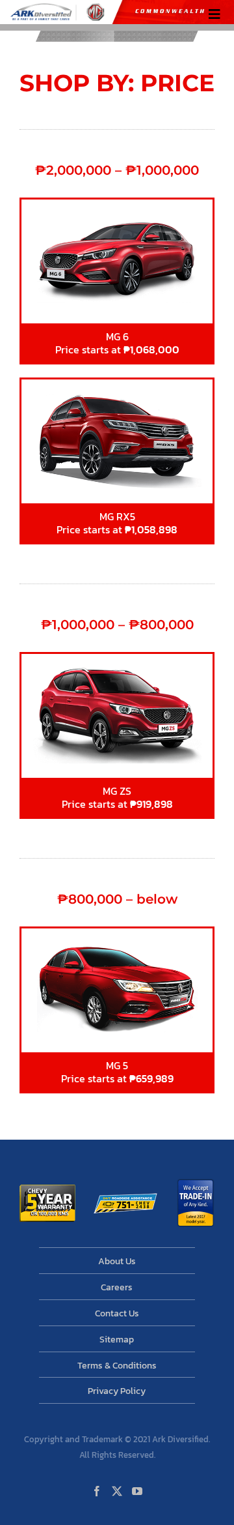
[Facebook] (97, 1491)
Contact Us (117, 1313)
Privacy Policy (117, 1391)
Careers (117, 1287)
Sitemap (116, 1339)
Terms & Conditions (117, 1365)
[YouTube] (137, 1491)
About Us (117, 1261)
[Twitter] (117, 1491)
